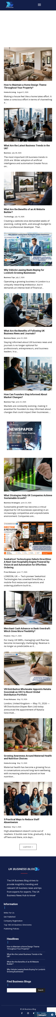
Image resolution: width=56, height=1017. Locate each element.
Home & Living (10, 92)
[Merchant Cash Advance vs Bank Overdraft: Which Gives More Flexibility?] (28, 608)
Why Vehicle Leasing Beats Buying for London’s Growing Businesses (24, 271)
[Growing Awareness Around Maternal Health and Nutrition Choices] (28, 735)
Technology (9, 217)
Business (7, 153)
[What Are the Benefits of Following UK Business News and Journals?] (28, 310)
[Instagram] (28, 1013)
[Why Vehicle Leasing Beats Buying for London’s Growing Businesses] (28, 249)
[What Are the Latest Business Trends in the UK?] (28, 125)
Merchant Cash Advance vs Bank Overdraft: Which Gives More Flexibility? (27, 630)
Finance (7, 636)
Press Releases (10, 572)
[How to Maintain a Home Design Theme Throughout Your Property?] (28, 64)
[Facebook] (21, 1013)
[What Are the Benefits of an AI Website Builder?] (28, 188)
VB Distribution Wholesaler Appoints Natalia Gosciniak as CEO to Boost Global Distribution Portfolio (27, 692)
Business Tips (9, 277)
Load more (27, 847)
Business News (10, 338)
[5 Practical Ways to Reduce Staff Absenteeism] (28, 798)
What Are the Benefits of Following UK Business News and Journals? (24, 332)
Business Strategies (12, 503)
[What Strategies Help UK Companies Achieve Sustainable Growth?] (28, 474)
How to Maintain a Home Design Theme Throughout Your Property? (25, 86)
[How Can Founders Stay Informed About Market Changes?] (28, 373)
